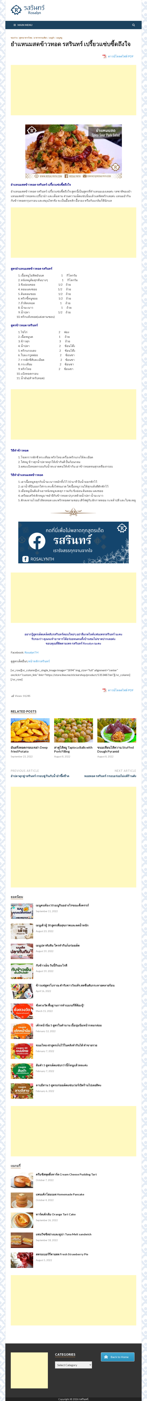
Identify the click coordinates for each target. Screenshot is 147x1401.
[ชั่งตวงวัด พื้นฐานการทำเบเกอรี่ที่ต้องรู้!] (22, 1005)
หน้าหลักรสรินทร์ (39, 661)
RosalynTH (32, 652)
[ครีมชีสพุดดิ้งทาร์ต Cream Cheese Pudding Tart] (22, 1174)
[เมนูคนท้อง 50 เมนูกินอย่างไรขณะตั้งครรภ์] (22, 905)
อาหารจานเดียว (40, 38)
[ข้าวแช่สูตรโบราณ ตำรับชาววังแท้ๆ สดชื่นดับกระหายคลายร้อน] (22, 985)
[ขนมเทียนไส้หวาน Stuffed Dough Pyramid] (116, 743)
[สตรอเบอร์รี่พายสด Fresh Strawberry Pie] (22, 1254)
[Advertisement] (73, 90)
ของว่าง (14, 38)
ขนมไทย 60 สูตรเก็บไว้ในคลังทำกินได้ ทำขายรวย (66, 1045)
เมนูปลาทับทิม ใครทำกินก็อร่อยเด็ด (58, 945)
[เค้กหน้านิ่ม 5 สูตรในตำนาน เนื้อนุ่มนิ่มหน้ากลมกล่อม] (22, 1025)
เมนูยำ (51, 38)
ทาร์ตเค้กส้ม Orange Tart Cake (56, 1214)
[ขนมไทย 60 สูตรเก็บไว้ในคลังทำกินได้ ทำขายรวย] (22, 1045)
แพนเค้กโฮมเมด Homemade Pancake (60, 1194)
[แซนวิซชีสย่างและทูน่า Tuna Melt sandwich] (22, 1234)
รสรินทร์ (83, 1399)
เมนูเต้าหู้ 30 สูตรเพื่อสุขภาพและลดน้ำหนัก (62, 925)
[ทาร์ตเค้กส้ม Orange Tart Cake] (22, 1214)
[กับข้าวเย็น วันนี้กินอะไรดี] (22, 965)
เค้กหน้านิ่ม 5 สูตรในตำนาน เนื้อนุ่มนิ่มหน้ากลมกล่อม (69, 1025)
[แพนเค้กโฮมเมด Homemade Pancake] (22, 1194)
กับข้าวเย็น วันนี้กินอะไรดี (51, 965)
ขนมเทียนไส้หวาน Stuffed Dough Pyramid (115, 749)
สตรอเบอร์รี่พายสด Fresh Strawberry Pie (62, 1254)
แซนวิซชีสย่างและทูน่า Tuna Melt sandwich (63, 1234)
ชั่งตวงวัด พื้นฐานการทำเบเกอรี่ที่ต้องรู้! (60, 1005)
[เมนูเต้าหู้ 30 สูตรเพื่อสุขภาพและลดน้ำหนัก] (22, 925)
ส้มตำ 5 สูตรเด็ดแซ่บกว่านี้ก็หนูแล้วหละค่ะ (62, 1065)
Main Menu (25, 24)
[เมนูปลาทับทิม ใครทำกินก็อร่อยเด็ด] (22, 945)
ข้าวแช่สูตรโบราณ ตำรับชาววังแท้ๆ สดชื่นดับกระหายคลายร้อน (75, 985)
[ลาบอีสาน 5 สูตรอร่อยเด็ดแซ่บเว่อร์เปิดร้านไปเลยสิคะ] (22, 1085)
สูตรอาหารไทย (25, 38)
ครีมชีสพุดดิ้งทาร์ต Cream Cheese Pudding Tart (66, 1174)
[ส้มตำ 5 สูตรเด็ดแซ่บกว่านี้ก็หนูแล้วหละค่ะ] (22, 1065)
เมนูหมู (59, 38)
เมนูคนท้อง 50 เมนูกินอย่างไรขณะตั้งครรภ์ (62, 905)
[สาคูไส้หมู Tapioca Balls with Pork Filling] (73, 743)
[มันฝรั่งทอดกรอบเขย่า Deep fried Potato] (30, 743)
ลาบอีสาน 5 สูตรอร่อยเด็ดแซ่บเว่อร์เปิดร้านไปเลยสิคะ (68, 1085)
